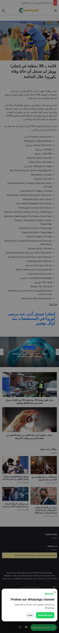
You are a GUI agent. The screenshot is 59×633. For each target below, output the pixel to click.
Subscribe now (45, 615)
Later (30, 615)
